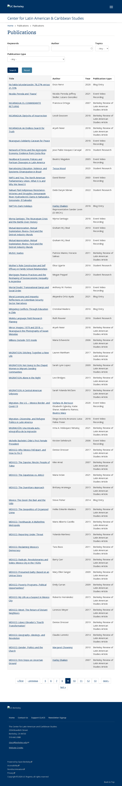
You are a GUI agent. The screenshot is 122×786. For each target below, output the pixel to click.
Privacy (11, 773)
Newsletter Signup (57, 717)
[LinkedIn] (16, 713)
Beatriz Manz (59, 412)
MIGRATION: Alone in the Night (25, 377)
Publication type (16, 53)
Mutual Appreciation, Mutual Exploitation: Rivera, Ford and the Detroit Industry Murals (26, 231)
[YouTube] (22, 713)
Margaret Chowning (63, 647)
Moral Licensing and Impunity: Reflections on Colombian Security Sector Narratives (26, 300)
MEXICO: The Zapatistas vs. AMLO (26, 474)
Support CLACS (38, 717)
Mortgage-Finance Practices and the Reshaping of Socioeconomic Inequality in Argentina (28, 278)
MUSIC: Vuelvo (16, 252)
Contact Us (23, 717)
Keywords (13, 43)
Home (10, 25)
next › (107, 681)
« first (21, 681)
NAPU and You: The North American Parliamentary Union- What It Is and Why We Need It (27, 181)
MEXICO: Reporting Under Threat (26, 534)
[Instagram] (27, 713)
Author (55, 43)
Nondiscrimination (16, 769)
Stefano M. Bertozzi (63, 402)
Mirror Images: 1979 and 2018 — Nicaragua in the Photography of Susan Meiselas (28, 331)
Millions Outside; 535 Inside (23, 340)
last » (64, 688)
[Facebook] (10, 713)
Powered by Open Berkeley (19, 762)
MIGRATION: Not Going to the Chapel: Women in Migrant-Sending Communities (28, 368)
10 (75, 681)
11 (82, 681)
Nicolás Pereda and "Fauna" (23, 93)
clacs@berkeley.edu (19, 742)
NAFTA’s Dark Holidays (20, 205)
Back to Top (109, 782)
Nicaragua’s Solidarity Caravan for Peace (29, 140)
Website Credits (16, 747)
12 (89, 681)
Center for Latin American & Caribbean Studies (45, 18)
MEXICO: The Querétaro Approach (26, 487)
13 (96, 681)
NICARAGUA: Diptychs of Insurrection (28, 115)
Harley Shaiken (60, 205)
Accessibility (13, 765)
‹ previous (34, 681)
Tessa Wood (59, 168)
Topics (99, 43)
